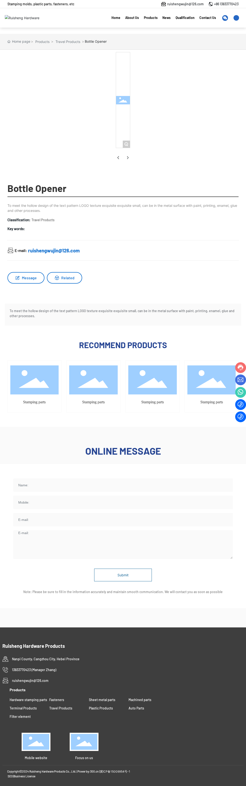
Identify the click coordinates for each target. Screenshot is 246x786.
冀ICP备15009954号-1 (115, 771)
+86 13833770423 (226, 4)
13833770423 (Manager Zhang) (34, 670)
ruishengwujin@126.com (185, 4)
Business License (24, 776)
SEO (10, 776)
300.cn (94, 771)
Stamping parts (34, 402)
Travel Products (67, 42)
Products (42, 42)
